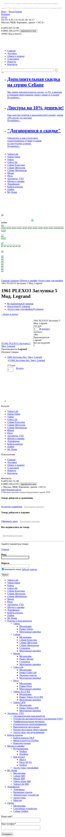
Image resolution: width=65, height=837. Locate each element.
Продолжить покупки (34, 507)
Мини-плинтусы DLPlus (26, 740)
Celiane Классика (16, 165)
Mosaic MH (19, 778)
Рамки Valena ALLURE (31, 697)
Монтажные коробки (30, 631)
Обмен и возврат (16, 56)
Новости (11, 61)
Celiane (17, 634)
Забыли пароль (29, 569)
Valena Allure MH (22, 781)
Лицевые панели (28, 675)
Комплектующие (22, 743)
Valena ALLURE (21, 691)
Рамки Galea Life (28, 672)
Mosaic (10, 173)
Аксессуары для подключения (28, 732)
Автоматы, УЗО (15, 178)
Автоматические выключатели (29, 716)
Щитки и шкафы (15, 181)
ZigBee (10, 189)
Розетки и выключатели (19, 621)
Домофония (13, 184)
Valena (10, 159)
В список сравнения (11, 506)
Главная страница (10, 280)
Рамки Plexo (25, 686)
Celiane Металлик (16, 167)
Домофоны (19, 789)
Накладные (18, 306)
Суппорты (24, 648)
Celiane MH (19, 776)
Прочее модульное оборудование (30, 729)
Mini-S (22, 759)
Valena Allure (13, 156)
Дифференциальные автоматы (29, 721)
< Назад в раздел (9, 314)
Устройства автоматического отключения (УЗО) (38, 718)
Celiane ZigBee (20, 811)
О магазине (13, 59)
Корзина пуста (5, 15)
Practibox (23, 754)
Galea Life (12, 162)
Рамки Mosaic (26, 659)
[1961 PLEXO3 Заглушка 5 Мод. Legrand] (17, 346)
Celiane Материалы (17, 170)
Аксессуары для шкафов (50, 280)
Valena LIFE (19, 702)
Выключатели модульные (26, 727)
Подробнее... (13, 97)
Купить (20, 368)
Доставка (12, 53)
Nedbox (23, 751)
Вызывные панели (22, 792)
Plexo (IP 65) (25, 762)
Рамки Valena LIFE (29, 708)
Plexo (10, 176)
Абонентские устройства (26, 795)
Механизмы (25, 626)
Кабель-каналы (15, 186)
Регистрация (15, 11)
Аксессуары (19, 797)
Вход (3, 11)
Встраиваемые (20, 303)
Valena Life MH (21, 784)
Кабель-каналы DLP (23, 738)
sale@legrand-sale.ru (11, 489)
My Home (12, 192)
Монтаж (17, 800)
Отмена (5, 549)
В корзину (45, 329)
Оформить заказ (9, 521)
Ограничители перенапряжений (30, 724)
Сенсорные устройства (25, 808)
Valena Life (12, 154)
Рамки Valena (26, 629)
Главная (11, 50)
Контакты (12, 64)
